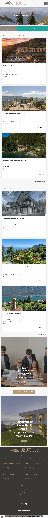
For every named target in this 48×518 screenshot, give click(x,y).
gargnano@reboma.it (29, 468)
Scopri (24, 381)
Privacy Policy (21, 510)
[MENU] (45, 3)
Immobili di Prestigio (16, 458)
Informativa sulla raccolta (12, 516)
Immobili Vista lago (7, 458)
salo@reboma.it (28, 480)
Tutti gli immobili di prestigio (39, 181)
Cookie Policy (27, 510)
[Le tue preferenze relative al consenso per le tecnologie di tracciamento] (2, 517)
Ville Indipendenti (25, 458)
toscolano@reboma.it (7, 468)
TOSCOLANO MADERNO (10, 119)
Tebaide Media (24, 512)
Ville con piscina (33, 458)
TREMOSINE (7, 319)
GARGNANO (7, 166)
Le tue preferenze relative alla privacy (29, 516)
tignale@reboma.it (6, 480)
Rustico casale (41, 458)
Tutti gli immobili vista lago (39, 334)
